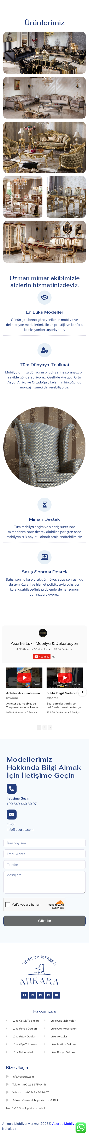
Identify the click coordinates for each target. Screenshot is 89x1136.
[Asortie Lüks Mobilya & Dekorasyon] (43, 633)
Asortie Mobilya (64, 1123)
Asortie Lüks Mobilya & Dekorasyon (44, 643)
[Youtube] (56, 995)
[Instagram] (32, 995)
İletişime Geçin (18, 798)
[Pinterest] (48, 995)
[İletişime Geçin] (12, 789)
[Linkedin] (40, 995)
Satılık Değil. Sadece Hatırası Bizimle (65, 693)
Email (11, 824)
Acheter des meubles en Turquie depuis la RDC (24, 693)
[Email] (12, 815)
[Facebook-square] (24, 995)
